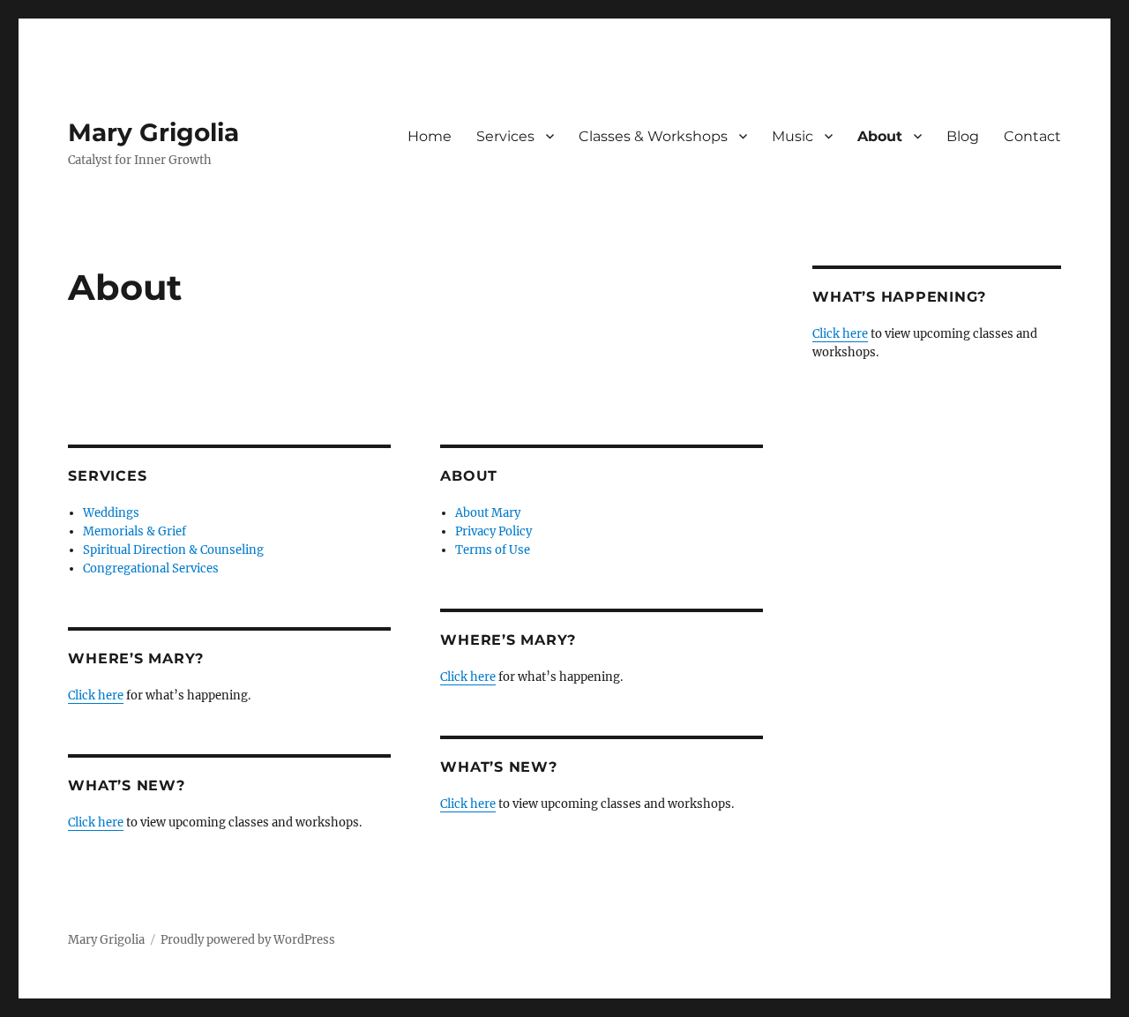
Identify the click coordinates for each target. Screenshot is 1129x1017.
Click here (95, 695)
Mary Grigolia (153, 132)
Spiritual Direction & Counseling (173, 549)
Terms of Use (492, 549)
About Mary (487, 512)
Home (429, 136)
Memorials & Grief (134, 531)
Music (792, 136)
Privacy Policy (493, 531)
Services (505, 136)
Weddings (111, 512)
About (879, 136)
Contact (1032, 136)
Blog (962, 136)
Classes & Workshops (653, 136)
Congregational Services (151, 568)
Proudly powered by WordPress (248, 939)
